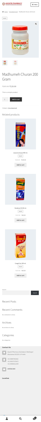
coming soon (11, 368)
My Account (7, 419)
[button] (35, 23)
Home (6, 12)
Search (4, 289)
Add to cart (16, 99)
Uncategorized (13, 12)
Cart (31, 417)
